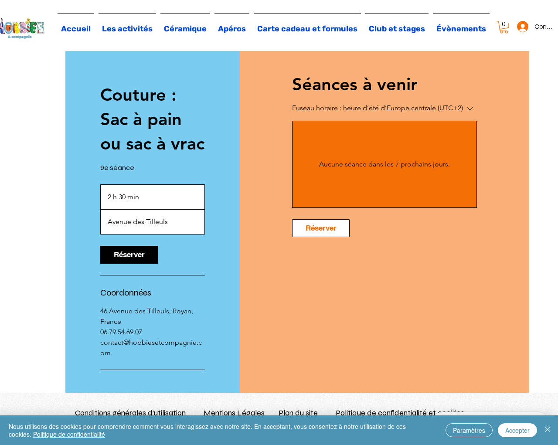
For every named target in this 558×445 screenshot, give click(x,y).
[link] (129, 255)
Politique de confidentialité (69, 434)
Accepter (517, 430)
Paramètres (469, 430)
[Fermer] (547, 430)
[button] (504, 27)
